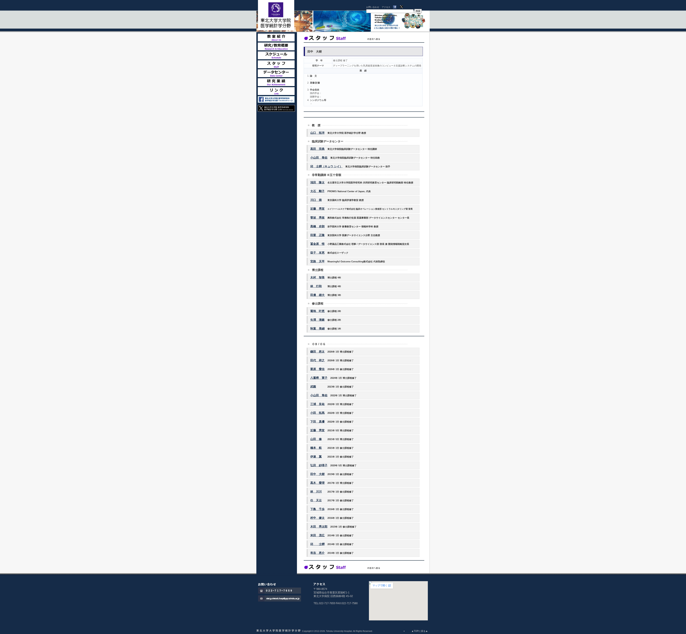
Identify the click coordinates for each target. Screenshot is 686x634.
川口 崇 (316, 199)
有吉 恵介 (317, 552)
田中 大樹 (317, 474)
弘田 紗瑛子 (318, 465)
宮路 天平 (317, 261)
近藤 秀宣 (317, 208)
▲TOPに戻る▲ (419, 631)
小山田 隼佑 (318, 157)
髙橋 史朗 (317, 226)
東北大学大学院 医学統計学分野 (280, 15)
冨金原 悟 (317, 243)
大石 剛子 (317, 191)
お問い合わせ (372, 7)
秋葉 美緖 (317, 328)
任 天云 (316, 500)
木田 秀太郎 (318, 526)
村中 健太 (317, 517)
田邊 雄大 (317, 294)
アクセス (386, 7)
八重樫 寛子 (318, 377)
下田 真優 (317, 421)
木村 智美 (317, 277)
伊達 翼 (316, 456)
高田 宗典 (317, 148)
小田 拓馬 (317, 412)
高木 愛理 (317, 482)
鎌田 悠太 (317, 351)
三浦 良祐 (317, 404)
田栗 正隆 (317, 235)
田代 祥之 (317, 360)
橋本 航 (316, 447)
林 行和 (316, 286)
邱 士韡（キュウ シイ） (326, 166)
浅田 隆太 (317, 182)
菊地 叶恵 (317, 311)
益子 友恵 (317, 252)
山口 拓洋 (317, 132)
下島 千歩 (317, 509)
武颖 (313, 386)
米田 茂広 (317, 535)
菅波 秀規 (317, 217)
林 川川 (316, 491)
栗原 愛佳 (317, 369)
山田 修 (316, 439)
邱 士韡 (317, 544)
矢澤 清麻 (317, 319)
